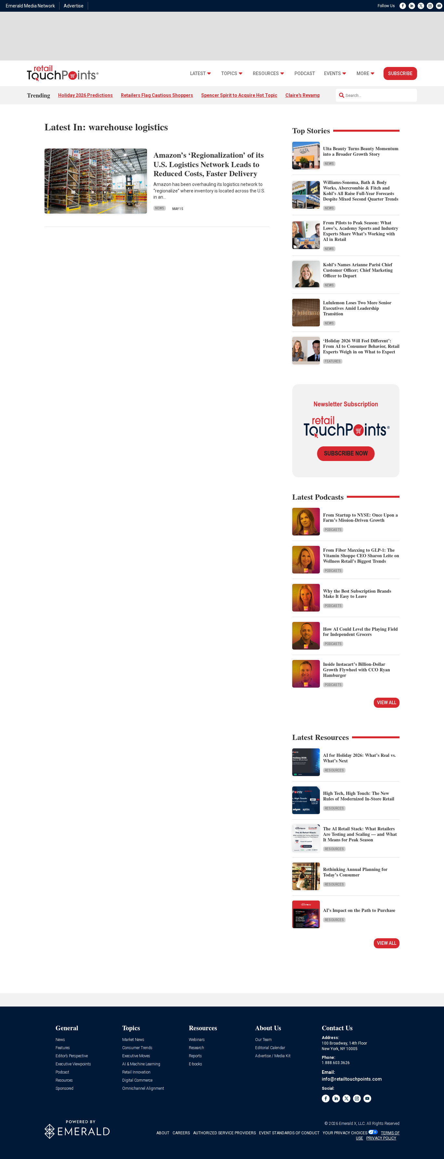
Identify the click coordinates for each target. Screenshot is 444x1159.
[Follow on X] (421, 6)
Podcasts (333, 530)
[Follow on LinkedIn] (412, 6)
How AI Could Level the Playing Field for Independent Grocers (360, 632)
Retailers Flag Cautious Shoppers (157, 95)
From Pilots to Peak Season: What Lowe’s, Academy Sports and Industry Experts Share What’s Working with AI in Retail (360, 230)
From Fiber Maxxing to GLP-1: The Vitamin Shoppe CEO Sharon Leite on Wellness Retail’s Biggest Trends (361, 555)
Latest (198, 73)
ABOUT (162, 1133)
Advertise (74, 6)
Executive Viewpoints (73, 1064)
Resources (266, 73)
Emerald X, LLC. (352, 1123)
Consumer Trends (137, 1048)
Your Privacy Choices (345, 1133)
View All (386, 702)
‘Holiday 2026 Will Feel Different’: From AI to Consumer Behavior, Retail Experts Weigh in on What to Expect (361, 346)
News (159, 208)
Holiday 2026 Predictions (85, 95)
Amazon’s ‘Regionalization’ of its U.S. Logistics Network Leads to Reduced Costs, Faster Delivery (208, 164)
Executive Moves (136, 1056)
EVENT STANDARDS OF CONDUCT (289, 1133)
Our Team (263, 1040)
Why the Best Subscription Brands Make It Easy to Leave (357, 593)
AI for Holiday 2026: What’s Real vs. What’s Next (359, 758)
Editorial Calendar (270, 1048)
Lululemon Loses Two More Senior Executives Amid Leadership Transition (357, 308)
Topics (229, 73)
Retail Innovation (136, 1072)
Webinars (197, 1040)
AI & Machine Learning (141, 1064)
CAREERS (181, 1133)
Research (196, 1048)
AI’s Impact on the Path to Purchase (359, 910)
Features (333, 361)
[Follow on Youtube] (439, 6)
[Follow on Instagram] (430, 6)
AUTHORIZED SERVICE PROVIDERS (224, 1133)
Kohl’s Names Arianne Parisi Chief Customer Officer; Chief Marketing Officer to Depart (358, 270)
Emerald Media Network (30, 6)
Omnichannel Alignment (143, 1089)
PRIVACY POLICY (381, 1138)
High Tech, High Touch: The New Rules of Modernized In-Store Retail (358, 796)
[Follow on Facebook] (402, 6)
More (363, 73)
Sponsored (64, 1089)
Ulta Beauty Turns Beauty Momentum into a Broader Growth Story (360, 151)
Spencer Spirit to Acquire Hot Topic (239, 95)
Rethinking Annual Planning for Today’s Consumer (355, 872)
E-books (195, 1064)
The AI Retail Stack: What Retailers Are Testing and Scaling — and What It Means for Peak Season (360, 834)
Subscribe (400, 73)
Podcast (304, 73)
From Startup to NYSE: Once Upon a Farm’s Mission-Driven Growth (360, 517)
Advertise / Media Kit (273, 1056)
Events (332, 73)
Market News (133, 1040)
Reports (195, 1056)
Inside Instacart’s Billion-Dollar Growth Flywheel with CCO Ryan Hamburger (356, 669)
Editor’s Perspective (72, 1056)
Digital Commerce (137, 1080)
